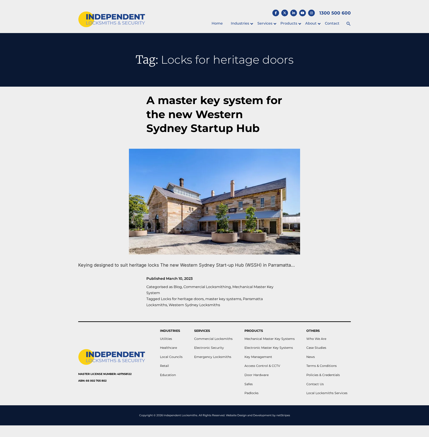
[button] (348, 24)
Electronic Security (209, 348)
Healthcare (168, 348)
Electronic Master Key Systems (268, 348)
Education (168, 375)
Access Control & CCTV (262, 366)
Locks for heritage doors (182, 299)
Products (288, 23)
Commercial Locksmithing (207, 287)
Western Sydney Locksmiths (194, 305)
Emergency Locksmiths (212, 357)
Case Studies (316, 348)
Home (217, 23)
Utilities (166, 339)
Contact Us (315, 384)
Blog (178, 287)
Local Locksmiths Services (326, 393)
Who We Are (316, 339)
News (310, 357)
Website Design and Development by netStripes (258, 415)
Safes (248, 384)
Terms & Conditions (321, 366)
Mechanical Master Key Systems (269, 339)
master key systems (223, 299)
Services (264, 23)
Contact (332, 23)
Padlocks (251, 393)
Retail (164, 366)
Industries (240, 23)
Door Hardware (256, 375)
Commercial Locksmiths (213, 339)
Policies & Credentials (323, 375)
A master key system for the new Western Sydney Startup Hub (214, 114)
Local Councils (171, 357)
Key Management (258, 357)
